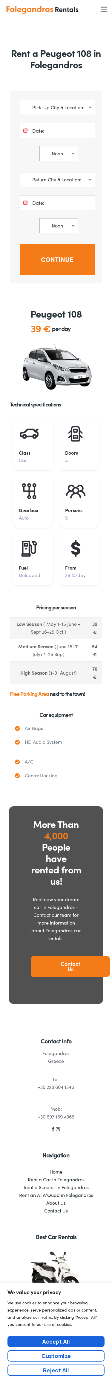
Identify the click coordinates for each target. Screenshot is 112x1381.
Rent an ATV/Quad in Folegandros (56, 1195)
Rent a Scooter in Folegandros (56, 1187)
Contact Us (56, 1210)
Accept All (56, 1341)
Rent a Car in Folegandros (56, 1179)
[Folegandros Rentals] (42, 8)
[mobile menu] (104, 9)
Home (56, 1171)
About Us (56, 1203)
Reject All (56, 1370)
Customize (56, 1355)
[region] (56, 1332)
